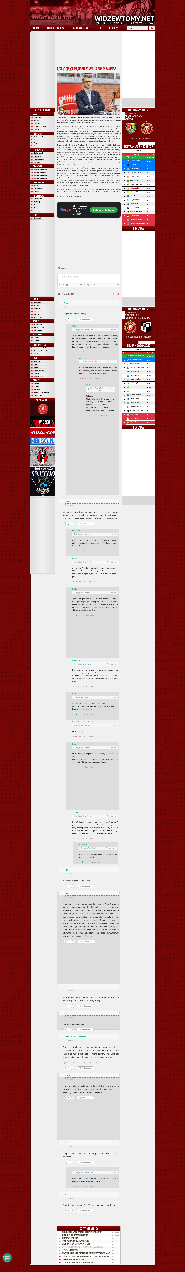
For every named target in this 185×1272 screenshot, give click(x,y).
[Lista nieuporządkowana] (77, 284)
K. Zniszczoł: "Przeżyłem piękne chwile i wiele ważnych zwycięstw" (86, 1256)
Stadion (36, 130)
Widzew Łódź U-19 (40, 169)
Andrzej (90, 330)
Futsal (36, 185)
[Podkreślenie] (67, 284)
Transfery (37, 146)
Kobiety (36, 192)
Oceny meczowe (40, 205)
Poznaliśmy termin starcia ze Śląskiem (75, 1241)
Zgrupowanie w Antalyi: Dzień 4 (73, 1259)
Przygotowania (39, 143)
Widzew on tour (39, 376)
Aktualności (38, 199)
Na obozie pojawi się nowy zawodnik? (75, 1235)
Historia (36, 121)
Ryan (78, 71)
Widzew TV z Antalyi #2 (70, 1238)
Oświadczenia (39, 208)
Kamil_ (89, 534)
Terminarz (37, 140)
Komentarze (38, 395)
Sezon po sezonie (40, 127)
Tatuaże (36, 367)
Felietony (37, 354)
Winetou (97, 848)
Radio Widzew (80, 28)
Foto (98, 28)
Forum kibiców (55, 28)
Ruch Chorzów (39, 327)
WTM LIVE (113, 28)
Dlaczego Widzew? (40, 351)
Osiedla (36, 314)
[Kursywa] (63, 284)
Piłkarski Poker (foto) (70, 1250)
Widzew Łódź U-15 (40, 178)
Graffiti (36, 373)
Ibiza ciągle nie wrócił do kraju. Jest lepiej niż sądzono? (82, 1232)
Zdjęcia (36, 338)
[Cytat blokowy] (81, 284)
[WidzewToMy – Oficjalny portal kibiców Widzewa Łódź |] (92, 12)
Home (36, 28)
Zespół (36, 386)
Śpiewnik (37, 361)
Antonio (90, 1173)
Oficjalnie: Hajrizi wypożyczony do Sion (76, 1244)
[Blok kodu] (84, 284)
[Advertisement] (42, 69)
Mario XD (101, 389)
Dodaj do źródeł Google (103, 210)
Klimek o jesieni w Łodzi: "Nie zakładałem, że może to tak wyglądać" (86, 1253)
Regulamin (37, 218)
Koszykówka (38, 189)
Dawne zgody (38, 330)
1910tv (36, 341)
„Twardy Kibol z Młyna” (42, 348)
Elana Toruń (38, 324)
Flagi (35, 364)
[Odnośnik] (88, 284)
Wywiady (37, 202)
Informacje (37, 117)
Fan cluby (37, 311)
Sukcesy (37, 124)
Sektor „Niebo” (39, 317)
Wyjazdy (37, 308)
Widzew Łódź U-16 (40, 175)
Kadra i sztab (38, 137)
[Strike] (70, 284)
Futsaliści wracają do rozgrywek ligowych (77, 1262)
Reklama (37, 389)
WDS (96, 362)
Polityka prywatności (41, 392)
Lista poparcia (39, 211)
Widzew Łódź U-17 (40, 172)
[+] (95, 284)
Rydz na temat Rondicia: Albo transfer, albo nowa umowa (86, 68)
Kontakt (36, 383)
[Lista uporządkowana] (74, 284)
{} (91, 284)
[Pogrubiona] (60, 284)
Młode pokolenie (39, 370)
